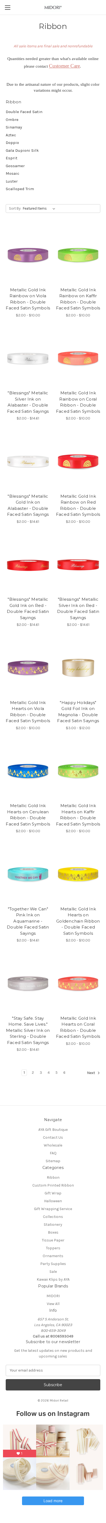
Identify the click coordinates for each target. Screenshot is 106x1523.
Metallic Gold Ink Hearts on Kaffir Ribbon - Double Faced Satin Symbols (78, 815)
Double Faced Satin (24, 111)
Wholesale (53, 1145)
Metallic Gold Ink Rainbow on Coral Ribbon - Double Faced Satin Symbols (78, 402)
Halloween (53, 1201)
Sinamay (14, 127)
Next (91, 1073)
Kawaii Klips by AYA (53, 1279)
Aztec (11, 135)
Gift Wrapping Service (53, 1209)
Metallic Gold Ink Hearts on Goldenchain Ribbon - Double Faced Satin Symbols (78, 921)
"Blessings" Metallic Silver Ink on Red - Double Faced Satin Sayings (78, 608)
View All (53, 1303)
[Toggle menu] (7, 7)
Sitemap (53, 1161)
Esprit (11, 158)
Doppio (12, 142)
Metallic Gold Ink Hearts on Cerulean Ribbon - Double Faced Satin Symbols (28, 815)
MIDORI (53, 1296)
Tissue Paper (53, 1240)
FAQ (53, 1153)
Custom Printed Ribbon (53, 1185)
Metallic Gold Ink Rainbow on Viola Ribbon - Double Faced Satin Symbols (28, 299)
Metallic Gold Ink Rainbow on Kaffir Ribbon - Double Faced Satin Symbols (78, 299)
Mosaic (12, 173)
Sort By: (15, 208)
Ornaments (53, 1256)
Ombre (12, 119)
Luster (12, 181)
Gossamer (15, 165)
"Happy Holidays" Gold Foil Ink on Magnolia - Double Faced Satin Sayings (78, 711)
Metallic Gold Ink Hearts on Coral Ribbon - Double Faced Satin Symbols (78, 1027)
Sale (53, 1271)
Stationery (53, 1224)
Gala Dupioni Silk (22, 150)
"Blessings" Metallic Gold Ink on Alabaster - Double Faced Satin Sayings (28, 505)
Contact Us (53, 1137)
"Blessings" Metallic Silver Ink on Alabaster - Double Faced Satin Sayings (28, 402)
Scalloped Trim (20, 188)
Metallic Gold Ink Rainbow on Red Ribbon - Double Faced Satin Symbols (78, 505)
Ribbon (53, 1177)
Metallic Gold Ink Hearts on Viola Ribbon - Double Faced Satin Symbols (28, 711)
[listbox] (40, 208)
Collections (53, 1216)
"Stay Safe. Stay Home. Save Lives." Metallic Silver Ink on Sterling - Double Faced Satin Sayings (28, 1030)
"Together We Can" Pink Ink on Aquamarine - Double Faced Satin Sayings (28, 921)
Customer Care (64, 66)
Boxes (53, 1232)
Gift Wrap (53, 1193)
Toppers (53, 1248)
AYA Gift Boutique (53, 1129)
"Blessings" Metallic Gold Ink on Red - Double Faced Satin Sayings (28, 608)
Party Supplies (53, 1263)
